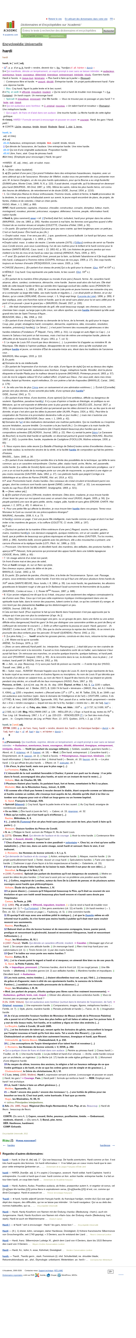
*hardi (5, 1198)
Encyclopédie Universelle (34, 36)
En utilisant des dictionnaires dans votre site (86, 19)
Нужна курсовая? (26, 1140)
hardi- (5, 1256)
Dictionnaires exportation (12, 1275)
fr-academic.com (10, 35)
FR (111, 19)
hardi (5, 1159)
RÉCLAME (58, 1270)
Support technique (46, 1270)
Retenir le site (55, 19)
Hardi (5, 1211)
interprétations (57, 36)
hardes (11, 1145)
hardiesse (105, 1145)
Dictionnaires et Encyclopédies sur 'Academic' (51, 24)
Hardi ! (6, 1224)
